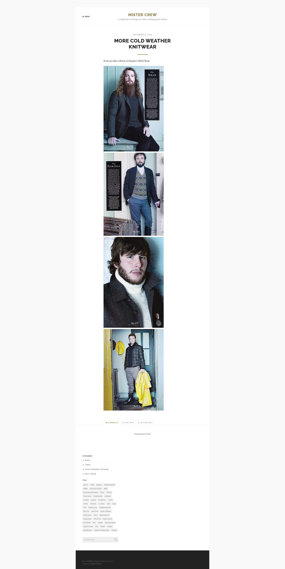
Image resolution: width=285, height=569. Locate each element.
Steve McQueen (110, 522)
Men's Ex (86, 511)
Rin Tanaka (87, 522)
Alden (92, 485)
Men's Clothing (90, 474)
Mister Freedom (106, 511)
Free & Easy (87, 496)
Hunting (86, 500)
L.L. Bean (101, 504)
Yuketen (114, 530)
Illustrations (102, 500)
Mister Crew (142, 14)
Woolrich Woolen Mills (101, 530)
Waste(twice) (87, 530)
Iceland (93, 500)
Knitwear (93, 504)
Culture (87, 465)
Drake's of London (96, 488)
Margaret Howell (104, 507)
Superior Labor (88, 526)
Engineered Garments (90, 492)
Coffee (85, 488)
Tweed (102, 526)
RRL (94, 522)
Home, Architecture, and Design (97, 469)
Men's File (95, 511)
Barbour (99, 485)
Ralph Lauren (107, 519)
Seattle (100, 522)
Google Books (97, 496)
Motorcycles (87, 515)
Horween (108, 496)
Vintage (109, 526)
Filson (102, 492)
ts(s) (96, 526)
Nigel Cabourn (104, 515)
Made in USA (93, 507)
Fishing (109, 492)
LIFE (84, 507)
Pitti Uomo (97, 519)
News (95, 515)
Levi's (114, 504)
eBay (105, 488)
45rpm (85, 485)
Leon (108, 504)
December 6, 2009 (142, 35)
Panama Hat (87, 519)
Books (87, 460)
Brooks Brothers (109, 485)
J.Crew (110, 500)
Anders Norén (96, 564)
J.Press (85, 504)
